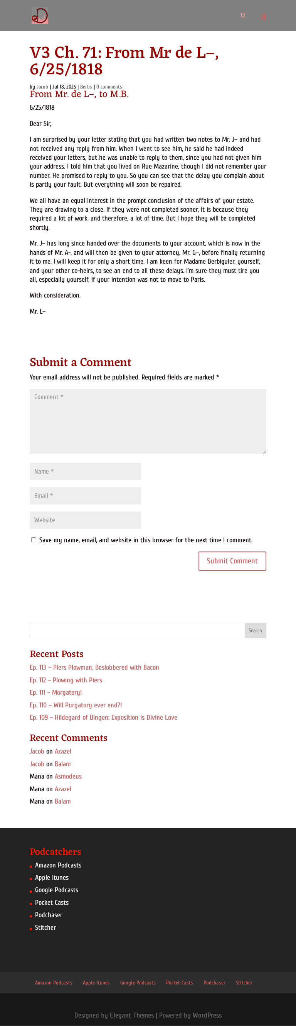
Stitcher (45, 928)
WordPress (207, 1015)
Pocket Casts (52, 903)
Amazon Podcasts (58, 865)
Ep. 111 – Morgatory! (56, 692)
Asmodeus (68, 776)
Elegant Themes (132, 1015)
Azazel (63, 751)
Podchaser (48, 915)
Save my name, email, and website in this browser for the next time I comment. (145, 540)
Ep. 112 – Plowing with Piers (66, 680)
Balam (63, 764)
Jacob (37, 751)
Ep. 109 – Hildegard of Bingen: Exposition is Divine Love (103, 718)
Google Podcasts (56, 890)
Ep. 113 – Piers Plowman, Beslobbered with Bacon (94, 667)
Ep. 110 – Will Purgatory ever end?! (76, 705)
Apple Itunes (52, 878)
